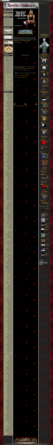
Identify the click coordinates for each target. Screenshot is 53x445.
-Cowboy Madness (6, 133)
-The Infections (6, 323)
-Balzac (5, 105)
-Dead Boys (5, 139)
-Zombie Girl (5, 384)
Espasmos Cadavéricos (45, 78)
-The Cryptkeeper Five (6, 307)
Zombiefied (43, 71)
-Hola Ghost (5, 190)
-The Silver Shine (6, 346)
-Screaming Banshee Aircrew (7, 274)
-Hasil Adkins (5, 182)
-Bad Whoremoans (6, 104)
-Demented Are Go (6, 142)
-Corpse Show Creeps (6, 131)
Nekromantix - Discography (8, 78)
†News (5, 419)
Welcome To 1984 (7, 88)
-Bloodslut (5, 110)
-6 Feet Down (5, 94)
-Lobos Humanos (6, 215)
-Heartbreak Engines (6, 183)
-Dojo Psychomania (6, 152)
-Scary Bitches (5, 272)
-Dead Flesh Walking (6, 140)
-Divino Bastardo (6, 151)
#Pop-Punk (5, 406)
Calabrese (6, 77)
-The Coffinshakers (6, 302)
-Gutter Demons (6, 181)
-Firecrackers (5, 166)
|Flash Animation (6, 426)
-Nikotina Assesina (6, 247)
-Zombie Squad (6, 385)
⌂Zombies (5, 434)
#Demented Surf (6, 395)
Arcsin (40, 443)
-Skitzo (5, 282)
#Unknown (5, 415)
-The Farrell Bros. (6, 312)
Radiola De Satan (44, 136)
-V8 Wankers (5, 372)
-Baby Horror (5, 103)
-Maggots (5, 226)
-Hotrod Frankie (6, 195)
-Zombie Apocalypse (6, 382)
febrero (6, 72)
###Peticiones (5, 388)
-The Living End (6, 326)
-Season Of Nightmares (7, 276)
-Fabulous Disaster (6, 164)
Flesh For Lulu (7, 81)
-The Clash (5, 301)
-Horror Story (5, 193)
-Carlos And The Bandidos (7, 122)
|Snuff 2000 (5, 428)
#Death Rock (5, 394)
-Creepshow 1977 (6, 135)
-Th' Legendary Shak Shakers (7, 294)
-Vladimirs (5, 373)
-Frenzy (5, 172)
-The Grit (5, 316)
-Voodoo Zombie (6, 376)
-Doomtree (5, 154)
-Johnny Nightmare (6, 201)
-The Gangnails (6, 313)
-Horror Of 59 (5, 192)
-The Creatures (6, 303)
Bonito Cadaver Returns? (47, 111)
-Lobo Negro (5, 214)
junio (5, 68)
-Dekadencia (5, 141)
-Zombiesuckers (6, 386)
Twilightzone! (44, 153)
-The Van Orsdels (6, 355)
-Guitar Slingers (6, 180)
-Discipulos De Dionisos (7, 150)
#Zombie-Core (5, 416)
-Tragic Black (5, 366)
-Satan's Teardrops (6, 271)
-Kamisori (5, 204)
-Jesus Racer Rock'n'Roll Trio (7, 200)
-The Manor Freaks (6, 328)
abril (5, 70)
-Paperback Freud (6, 255)
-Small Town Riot (6, 285)
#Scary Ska (5, 413)
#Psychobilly (5, 408)
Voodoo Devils (47, 208)
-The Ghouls (5, 314)
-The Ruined (5, 343)
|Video (26, 77)
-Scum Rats (5, 275)
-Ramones (5, 262)
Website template (36, 443)
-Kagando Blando (6, 203)
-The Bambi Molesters (6, 296)
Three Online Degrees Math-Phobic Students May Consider (45, 93)
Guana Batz (46, 248)
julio (5, 67)
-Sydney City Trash (6, 292)
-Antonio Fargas (6, 100)
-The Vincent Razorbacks (7, 356)
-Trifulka (5, 367)
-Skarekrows (5, 281)
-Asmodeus (5, 102)
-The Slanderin (6, 347)
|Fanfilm (5, 425)
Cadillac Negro (44, 102)
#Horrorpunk (22, 77)
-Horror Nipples (6, 191)
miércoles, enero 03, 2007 (24, 75)
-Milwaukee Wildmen (6, 232)
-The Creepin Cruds (6, 304)
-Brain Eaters (5, 114)
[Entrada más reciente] (14, 104)
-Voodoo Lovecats (6, 375)
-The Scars (5, 344)
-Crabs (5, 134)
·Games (5, 387)
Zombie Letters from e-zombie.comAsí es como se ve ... (8, 83)
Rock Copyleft (44, 184)
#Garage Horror (6, 398)
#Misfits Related (6, 403)
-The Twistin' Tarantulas (7, 354)
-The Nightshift (6, 335)
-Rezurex (5, 265)
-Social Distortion (6, 286)
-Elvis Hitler (5, 160)
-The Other (5, 337)
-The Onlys (5, 336)
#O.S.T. (5, 405)
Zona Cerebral (31, 443)
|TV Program (5, 429)
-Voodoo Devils (6, 374)
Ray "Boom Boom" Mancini (45, 191)
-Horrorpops (5, 194)
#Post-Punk (5, 407)
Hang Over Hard (44, 167)
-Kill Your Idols (5, 205)
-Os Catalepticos (6, 251)
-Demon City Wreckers (6, 145)
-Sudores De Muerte (6, 291)
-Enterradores (5, 161)
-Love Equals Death (6, 220)
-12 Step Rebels (6, 93)
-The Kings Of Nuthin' (6, 324)
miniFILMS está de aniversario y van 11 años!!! (47, 177)
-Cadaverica (5, 119)
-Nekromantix (5, 243)
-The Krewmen (6, 325)
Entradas (6, 36)
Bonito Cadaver (44, 109)
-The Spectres (5, 348)
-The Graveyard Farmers (7, 315)
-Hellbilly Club (5, 185)
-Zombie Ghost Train (6, 383)
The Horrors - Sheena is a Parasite (27, 34)
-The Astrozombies (6, 295)
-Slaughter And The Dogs (7, 283)
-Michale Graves (6, 231)
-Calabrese (5, 120)
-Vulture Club (5, 377)
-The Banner (5, 297)
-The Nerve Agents (6, 334)
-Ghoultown (5, 173)
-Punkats (5, 261)
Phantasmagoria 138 (45, 129)
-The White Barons (6, 357)
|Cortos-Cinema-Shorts (6, 424)
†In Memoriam (5, 418)
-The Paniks (5, 338)
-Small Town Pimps (6, 284)
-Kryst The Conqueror (6, 210)
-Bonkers (5, 113)
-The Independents (6, 322)
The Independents (47, 118)
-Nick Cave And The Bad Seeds (8, 246)
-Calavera (5, 121)
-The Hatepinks (6, 317)
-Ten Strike (5, 293)
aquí (22, 67)
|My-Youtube (5, 427)
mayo (5, 69)
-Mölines (5, 235)
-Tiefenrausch (5, 362)
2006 (5, 90)
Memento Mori (44, 58)
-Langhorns (5, 212)
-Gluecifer (5, 174)
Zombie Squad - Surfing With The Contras (47, 245)
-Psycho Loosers (6, 260)
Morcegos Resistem (45, 91)
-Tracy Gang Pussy (6, 365)
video (20, 42)
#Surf (4, 414)
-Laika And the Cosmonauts (7, 211)
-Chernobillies (5, 124)
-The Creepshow (6, 305)
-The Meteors (5, 332)
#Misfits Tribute (6, 404)
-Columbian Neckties (6, 130)
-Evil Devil (5, 162)
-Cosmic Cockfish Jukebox (7, 132)
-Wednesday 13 (6, 378)
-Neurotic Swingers (6, 245)
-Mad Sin (5, 223)
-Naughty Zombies (6, 241)
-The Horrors (19, 77)
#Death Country (6, 393)
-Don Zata (5, 153)
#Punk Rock (5, 409)
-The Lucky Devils (6, 327)
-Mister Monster (6, 234)
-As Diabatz (5, 101)
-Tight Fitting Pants (6, 364)
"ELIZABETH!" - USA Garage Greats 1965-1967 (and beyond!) (47, 156)
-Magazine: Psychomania (7, 225)
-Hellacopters (5, 184)
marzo (6, 71)
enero (6, 73)
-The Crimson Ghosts (6, 306)
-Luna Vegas (5, 221)
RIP (42, 88)
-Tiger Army (5, 363)
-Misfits (5, 233)
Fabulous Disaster (7, 87)
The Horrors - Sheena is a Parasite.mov (28, 68)
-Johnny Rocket (6, 202)
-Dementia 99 (5, 144)
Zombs (5, 15)
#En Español (5, 397)
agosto (6, 66)
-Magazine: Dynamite (6, 224)
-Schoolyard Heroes (6, 273)
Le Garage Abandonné (45, 160)
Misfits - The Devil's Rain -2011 (47, 254)
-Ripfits (5, 266)
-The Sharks (5, 345)
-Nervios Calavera (6, 244)
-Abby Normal (5, 95)
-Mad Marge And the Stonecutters (8, 222)
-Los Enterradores (6, 216)
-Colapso (5, 129)
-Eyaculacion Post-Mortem (7, 163)
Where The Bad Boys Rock (8, 76)
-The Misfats (5, 333)
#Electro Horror (6, 396)
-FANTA (5, 165)
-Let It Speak (5, 213)
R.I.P (43, 148)
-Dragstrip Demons (6, 155)
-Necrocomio (5, 242)
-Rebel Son (5, 263)
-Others (5, 254)
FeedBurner (9, 32)
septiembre (6, 65)
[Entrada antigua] (36, 104)
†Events (5, 417)
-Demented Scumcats (6, 143)
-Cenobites (5, 123)
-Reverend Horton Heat (7, 264)
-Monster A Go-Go (6, 236)
